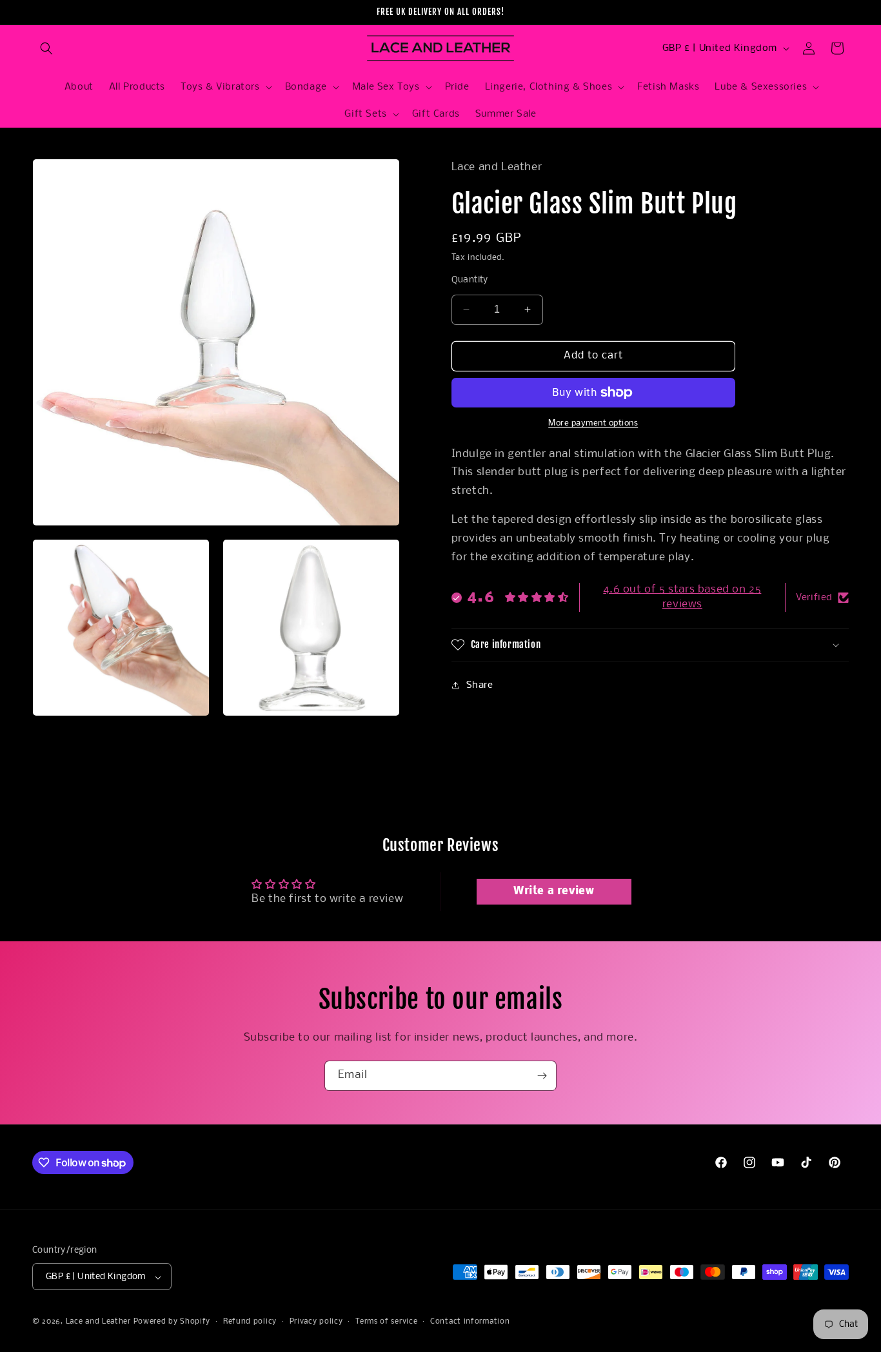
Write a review (553, 891)
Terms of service (386, 1322)
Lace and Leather (98, 1322)
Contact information (470, 1322)
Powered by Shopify (172, 1322)
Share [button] (479, 685)
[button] (46, 48)
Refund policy (250, 1322)
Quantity (469, 280)
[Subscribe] (542, 1076)
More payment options (593, 423)
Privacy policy (316, 1322)
